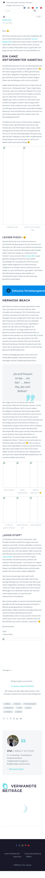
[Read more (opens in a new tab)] (13, 5)
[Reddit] (21, 718)
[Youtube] (33, 8)
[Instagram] (29, 8)
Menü (4, 17)
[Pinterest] (41, 8)
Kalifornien (6, 20)
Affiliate (29, 857)
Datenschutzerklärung (33, 854)
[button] (34, 11)
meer (19, 708)
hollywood (8, 708)
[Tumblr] (14, 718)
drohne (17, 704)
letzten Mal (30, 256)
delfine (7, 704)
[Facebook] (24, 8)
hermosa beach (30, 704)
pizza (28, 708)
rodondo (8, 712)
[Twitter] (37, 8)
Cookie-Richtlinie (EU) (12, 854)
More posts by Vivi (16, 769)
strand (19, 712)
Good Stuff (7, 556)
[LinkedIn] (17, 718)
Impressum (17, 857)
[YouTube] (28, 845)
